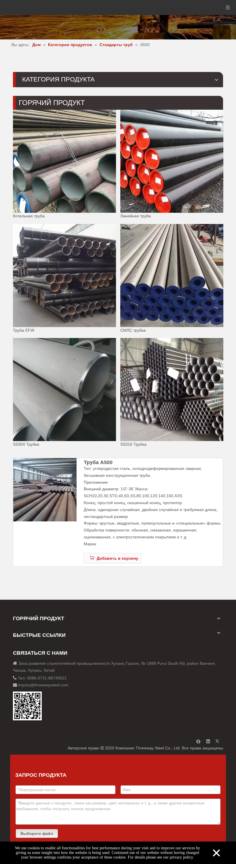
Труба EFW (23, 330)
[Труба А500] (45, 489)
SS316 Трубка (133, 444)
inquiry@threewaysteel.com (43, 685)
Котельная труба (29, 216)
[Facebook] (198, 741)
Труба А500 (98, 462)
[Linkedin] (208, 741)
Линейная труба (135, 216)
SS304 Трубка (26, 444)
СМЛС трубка (133, 330)
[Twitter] (218, 741)
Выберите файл (36, 833)
